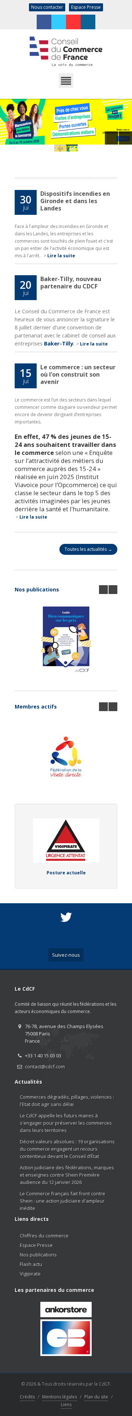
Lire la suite (61, 256)
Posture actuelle (66, 873)
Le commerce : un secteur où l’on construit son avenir (77, 374)
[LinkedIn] (88, 22)
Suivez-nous (66, 955)
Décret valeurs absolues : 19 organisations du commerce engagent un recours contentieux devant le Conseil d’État (67, 1148)
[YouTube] (73, 22)
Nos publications (37, 589)
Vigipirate (30, 1273)
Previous (111, 138)
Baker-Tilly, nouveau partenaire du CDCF (70, 282)
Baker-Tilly (58, 343)
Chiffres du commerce (44, 1235)
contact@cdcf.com (45, 1066)
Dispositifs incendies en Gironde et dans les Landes (75, 201)
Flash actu (31, 1264)
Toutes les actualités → (88, 549)
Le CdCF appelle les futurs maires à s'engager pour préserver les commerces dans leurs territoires (66, 1122)
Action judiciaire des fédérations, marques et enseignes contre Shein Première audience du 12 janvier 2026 (67, 1174)
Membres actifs (36, 706)
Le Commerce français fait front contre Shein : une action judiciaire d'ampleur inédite (62, 1200)
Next (125, 138)
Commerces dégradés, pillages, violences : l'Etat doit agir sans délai (67, 1100)
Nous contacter (47, 7)
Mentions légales (59, 1397)
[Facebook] (44, 22)
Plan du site (96, 1397)
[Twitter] (58, 22)
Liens (66, 1404)
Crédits (27, 1397)
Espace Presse (86, 7)
